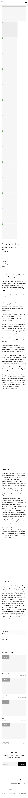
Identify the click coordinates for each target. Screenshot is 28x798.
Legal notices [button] (14, 782)
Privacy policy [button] (20, 779)
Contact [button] (5, 779)
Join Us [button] (10, 779)
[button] (26, 2)
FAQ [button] (14, 779)
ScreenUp (16, 789)
